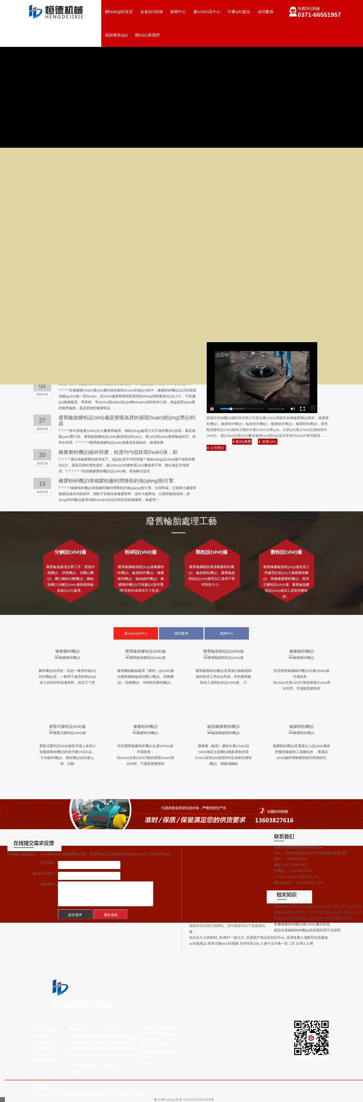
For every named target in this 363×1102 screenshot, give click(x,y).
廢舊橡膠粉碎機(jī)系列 (86, 1036)
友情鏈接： (42, 1088)
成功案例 (265, 12)
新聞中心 (178, 12)
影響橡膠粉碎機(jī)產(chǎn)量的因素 (302, 924)
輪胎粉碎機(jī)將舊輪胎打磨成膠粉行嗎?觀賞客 (122, 1054)
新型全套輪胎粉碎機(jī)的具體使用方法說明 (307, 930)
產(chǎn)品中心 (206, 12)
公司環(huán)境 (45, 1060)
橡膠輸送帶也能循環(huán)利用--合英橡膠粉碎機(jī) (313, 918)
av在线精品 (198, 943)
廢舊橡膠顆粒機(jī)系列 (86, 1048)
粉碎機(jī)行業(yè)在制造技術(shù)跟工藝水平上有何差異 (318, 906)
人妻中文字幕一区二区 (277, 943)
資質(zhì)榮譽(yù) (46, 1054)
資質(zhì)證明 (269, 442)
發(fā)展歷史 (243, 442)
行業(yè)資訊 (239, 12)
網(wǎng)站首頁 (119, 12)
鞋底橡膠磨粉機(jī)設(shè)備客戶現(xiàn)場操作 (158, 1051)
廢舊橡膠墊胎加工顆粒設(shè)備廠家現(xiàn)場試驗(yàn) (158, 1033)
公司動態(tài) (43, 1048)
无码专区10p (249, 943)
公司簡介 (217, 448)
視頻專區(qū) (116, 35)
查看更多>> (114, 1066)
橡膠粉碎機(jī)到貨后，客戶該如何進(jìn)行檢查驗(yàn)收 (318, 912)
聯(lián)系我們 (147, 35)
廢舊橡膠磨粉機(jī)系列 (86, 1042)
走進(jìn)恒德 (151, 12)
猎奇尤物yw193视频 (223, 943)
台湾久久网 (304, 943)
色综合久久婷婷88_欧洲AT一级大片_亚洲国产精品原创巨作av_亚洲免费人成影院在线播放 (258, 937)
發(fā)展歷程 (43, 1042)
